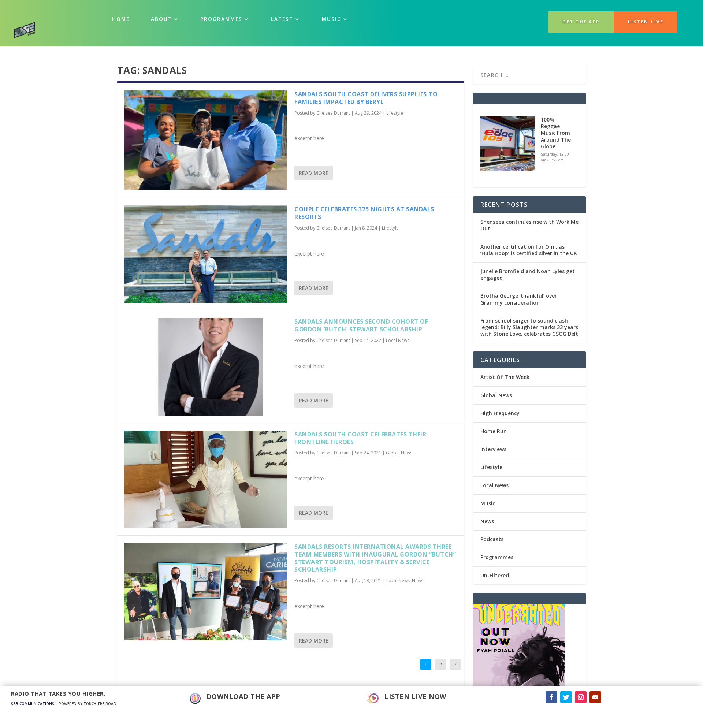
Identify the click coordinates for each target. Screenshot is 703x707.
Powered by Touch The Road (87, 703)
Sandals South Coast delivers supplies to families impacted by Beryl (366, 98)
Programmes (221, 19)
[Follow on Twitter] (566, 697)
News (417, 580)
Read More (313, 173)
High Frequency (500, 413)
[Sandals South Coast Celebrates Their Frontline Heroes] (205, 479)
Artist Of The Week (504, 376)
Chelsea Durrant (333, 113)
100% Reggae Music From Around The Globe (556, 133)
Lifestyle (394, 113)
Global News (399, 453)
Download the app (243, 696)
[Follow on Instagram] (581, 697)
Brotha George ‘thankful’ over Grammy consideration (518, 299)
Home (121, 19)
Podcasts (491, 539)
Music (487, 503)
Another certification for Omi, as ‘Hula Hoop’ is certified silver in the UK (528, 250)
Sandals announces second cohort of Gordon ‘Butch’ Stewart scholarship (361, 325)
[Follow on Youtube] (595, 697)
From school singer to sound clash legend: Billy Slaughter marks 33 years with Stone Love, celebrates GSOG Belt (529, 327)
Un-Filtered (494, 575)
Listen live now (415, 696)
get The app (581, 22)
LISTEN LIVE (645, 22)
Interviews (493, 449)
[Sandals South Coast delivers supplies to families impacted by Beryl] (205, 140)
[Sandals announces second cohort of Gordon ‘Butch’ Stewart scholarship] (205, 366)
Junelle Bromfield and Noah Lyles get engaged (527, 274)
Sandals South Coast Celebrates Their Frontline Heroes (360, 438)
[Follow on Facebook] (551, 697)
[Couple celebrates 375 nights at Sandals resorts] (205, 254)
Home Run (493, 431)
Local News (397, 340)
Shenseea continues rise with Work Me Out (529, 225)
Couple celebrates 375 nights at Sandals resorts (364, 213)
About (161, 19)
